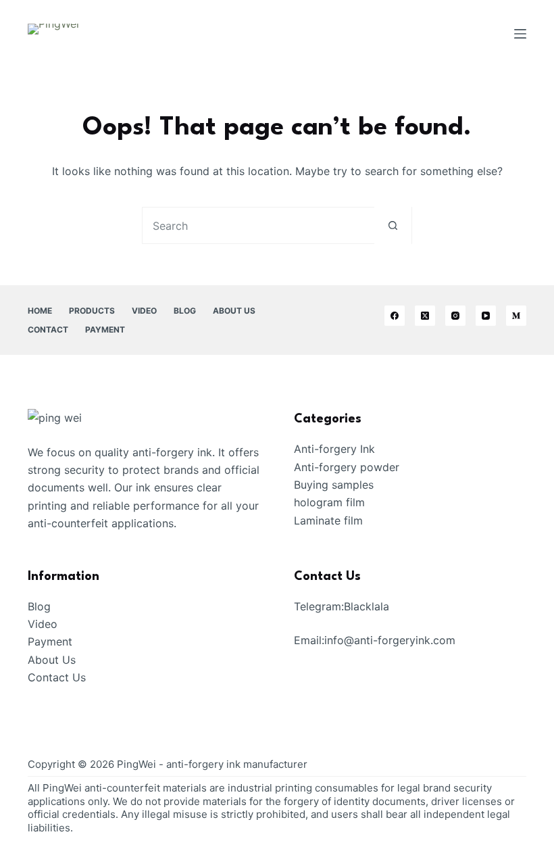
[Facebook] (394, 316)
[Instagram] (455, 316)
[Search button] (392, 225)
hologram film (329, 502)
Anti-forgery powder (346, 467)
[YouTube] (486, 316)
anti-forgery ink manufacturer (236, 764)
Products (92, 311)
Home (40, 311)
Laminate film (328, 520)
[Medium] (516, 316)
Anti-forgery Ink (334, 449)
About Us (234, 311)
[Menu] (520, 34)
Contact (48, 329)
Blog (185, 311)
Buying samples (334, 484)
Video (144, 311)
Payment (105, 329)
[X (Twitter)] (425, 316)
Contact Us (57, 677)
